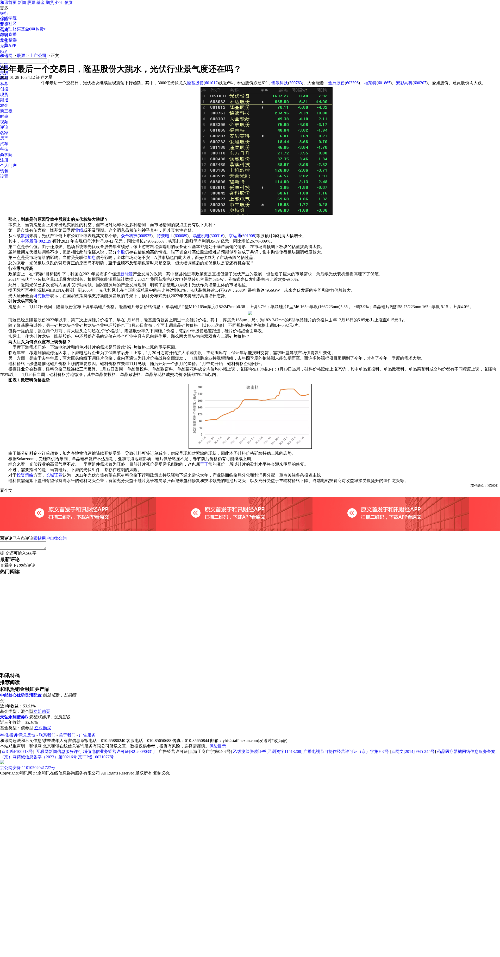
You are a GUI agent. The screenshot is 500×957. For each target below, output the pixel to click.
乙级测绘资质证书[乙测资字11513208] (267, 751)
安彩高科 (404, 83)
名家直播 (8, 34)
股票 (31, 2)
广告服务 (87, 735)
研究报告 (41, 296)
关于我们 (67, 735)
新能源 (126, 274)
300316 (217, 235)
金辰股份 (336, 83)
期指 (4, 100)
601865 (384, 83)
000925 (145, 235)
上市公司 (38, 55)
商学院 (6, 154)
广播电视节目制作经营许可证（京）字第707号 (346, 751)
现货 (4, 94)
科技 (4, 149)
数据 (25, 235)
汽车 (4, 143)
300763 (295, 83)
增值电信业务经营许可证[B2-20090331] (118, 751)
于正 (204, 464)
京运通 (235, 235)
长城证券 (54, 475)
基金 (40, 2)
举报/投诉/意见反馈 (17, 735)
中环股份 (29, 241)
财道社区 (8, 23)
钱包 (4, 171)
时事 (4, 116)
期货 (50, 2)
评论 (4, 127)
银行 (4, 13)
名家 (4, 133)
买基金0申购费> (31, 29)
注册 (4, 160)
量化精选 (8, 40)
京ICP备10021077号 (96, 757)
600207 (420, 83)
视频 (4, 122)
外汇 (59, 2)
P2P (3, 51)
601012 (211, 83)
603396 (352, 83)
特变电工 (165, 235)
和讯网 (6, 55)
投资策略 (25, 475)
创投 (4, 89)
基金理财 (8, 29)
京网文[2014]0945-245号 (413, 751)
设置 (4, 176)
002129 (45, 241)
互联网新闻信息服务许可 (59, 751)
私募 (4, 83)
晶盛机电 (201, 235)
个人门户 (8, 165)
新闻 (22, 2)
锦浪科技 (279, 83)
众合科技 (129, 235)
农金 (4, 105)
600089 (181, 235)
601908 (248, 235)
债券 (69, 2)
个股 (121, 252)
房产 (4, 138)
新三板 (6, 111)
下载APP (8, 45)
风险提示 (217, 746)
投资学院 (8, 18)
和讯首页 (8, 2)
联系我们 (47, 735)
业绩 (79, 230)
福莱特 (370, 83)
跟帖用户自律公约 (50, 538)
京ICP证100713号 (17, 751)
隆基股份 (195, 83)
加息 (92, 257)
